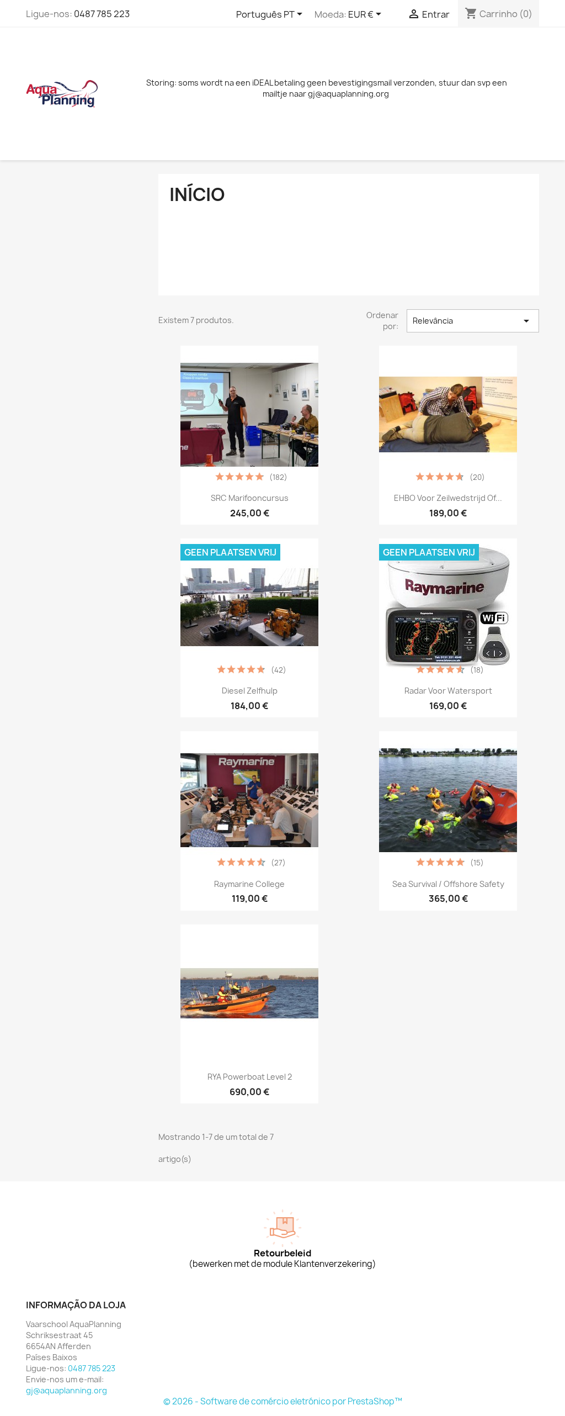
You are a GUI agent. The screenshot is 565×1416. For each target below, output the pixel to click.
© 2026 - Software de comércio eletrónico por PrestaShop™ (282, 1401)
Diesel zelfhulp (250, 690)
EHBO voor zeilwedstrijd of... (448, 498)
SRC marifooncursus (250, 498)
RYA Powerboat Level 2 (249, 1076)
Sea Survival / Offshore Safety (448, 884)
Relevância (473, 320)
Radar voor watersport (448, 690)
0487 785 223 (102, 14)
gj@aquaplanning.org (66, 1390)
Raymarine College (249, 884)
